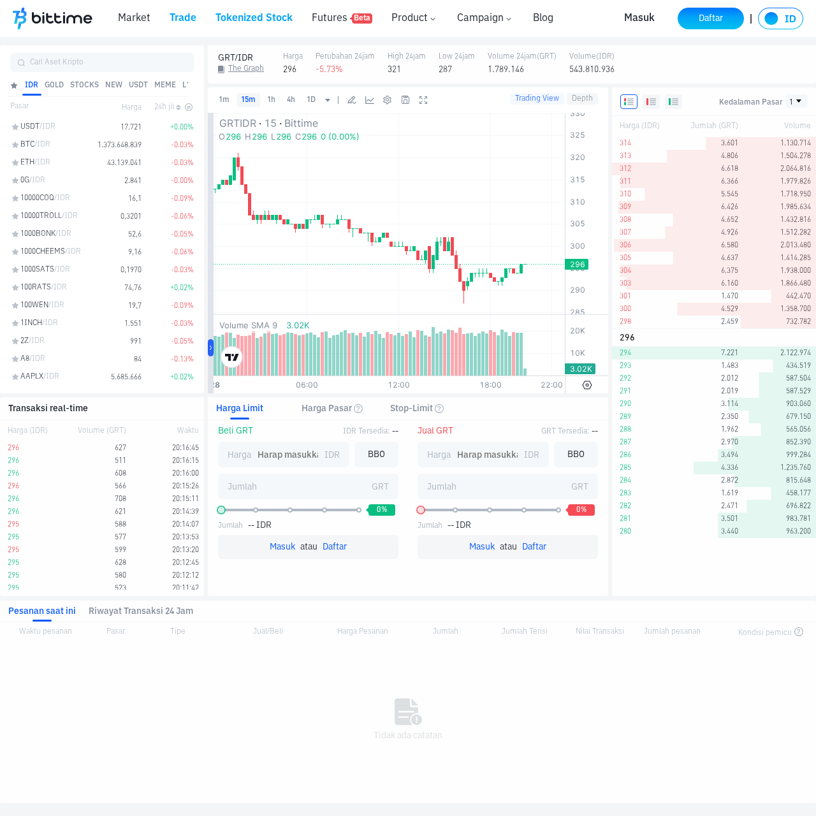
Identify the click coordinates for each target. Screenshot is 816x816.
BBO (376, 454)
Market (134, 18)
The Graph (246, 69)
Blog (543, 18)
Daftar (335, 547)
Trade (183, 18)
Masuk (639, 18)
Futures (341, 18)
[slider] (221, 510)
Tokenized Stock (254, 18)
